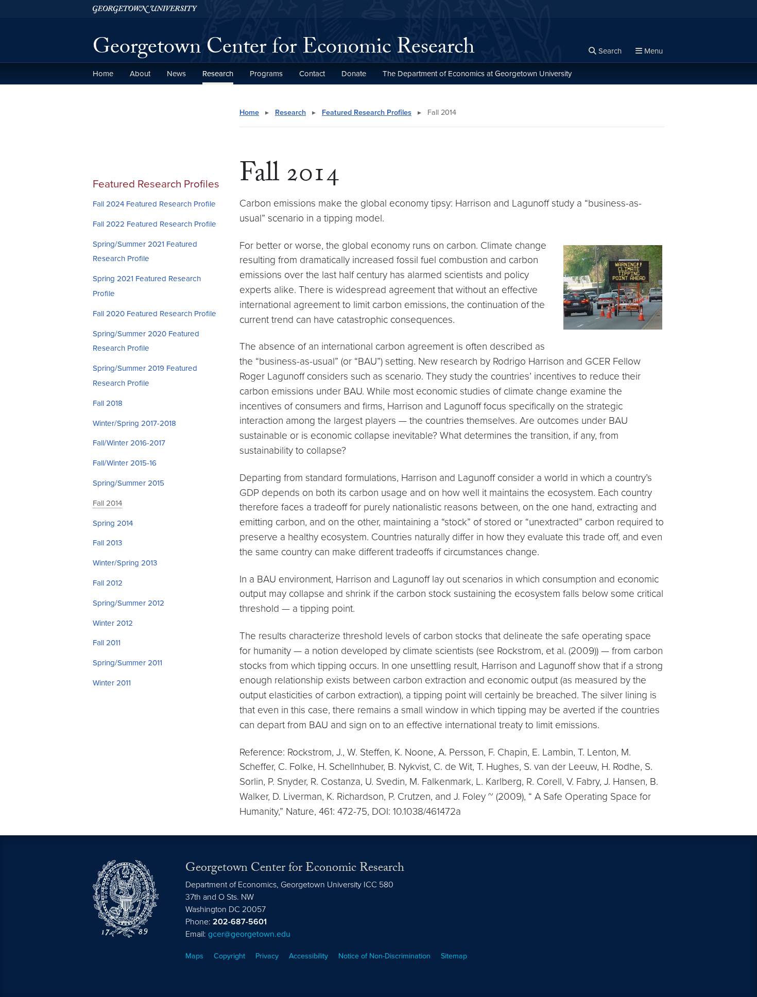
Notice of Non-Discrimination (384, 956)
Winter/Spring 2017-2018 (134, 423)
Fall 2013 (107, 542)
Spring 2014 (113, 523)
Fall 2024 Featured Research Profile (154, 204)
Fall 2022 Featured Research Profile (154, 224)
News (176, 73)
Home (103, 73)
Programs (266, 73)
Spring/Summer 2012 (128, 603)
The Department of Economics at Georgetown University (477, 73)
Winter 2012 (113, 623)
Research (217, 73)
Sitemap (454, 956)
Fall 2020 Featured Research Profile (154, 313)
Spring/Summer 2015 (128, 483)
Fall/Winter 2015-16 (125, 463)
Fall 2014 (107, 503)
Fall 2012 (108, 583)
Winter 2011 (112, 682)
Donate (353, 73)
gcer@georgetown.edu (249, 934)
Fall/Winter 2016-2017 (129, 443)
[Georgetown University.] (145, 9)
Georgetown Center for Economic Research (284, 49)
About (140, 73)
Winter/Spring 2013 (125, 563)
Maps (194, 956)
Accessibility (308, 956)
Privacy (267, 956)
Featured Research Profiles (156, 184)
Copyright (229, 956)
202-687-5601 (240, 922)
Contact (312, 73)
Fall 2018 (108, 403)
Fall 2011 (107, 642)
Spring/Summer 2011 (127, 662)
